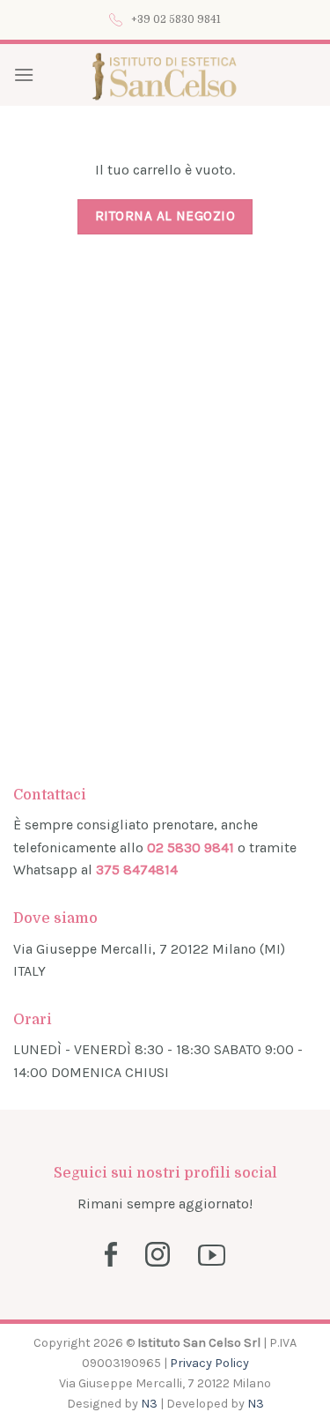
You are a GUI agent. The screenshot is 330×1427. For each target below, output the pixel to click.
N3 (149, 1403)
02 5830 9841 (190, 847)
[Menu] (23, 74)
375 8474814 (137, 869)
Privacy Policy (209, 1363)
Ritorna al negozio (165, 216)
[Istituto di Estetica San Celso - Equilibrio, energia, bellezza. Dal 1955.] (165, 75)
